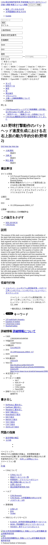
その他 (8, 440)
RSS (12, 511)
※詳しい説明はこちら (29, 459)
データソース (6, 64)
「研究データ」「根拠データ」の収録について (25, 114)
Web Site (8, 146)
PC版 (3, 466)
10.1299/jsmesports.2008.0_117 (22, 352)
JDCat (43, 69)
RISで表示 (10, 417)
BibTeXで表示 (11, 420)
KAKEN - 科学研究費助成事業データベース (28, 522)
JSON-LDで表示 (12, 427)
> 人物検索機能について (20, 98)
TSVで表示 (10, 422)
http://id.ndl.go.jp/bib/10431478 (22, 365)
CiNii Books (31, 72)
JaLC (5, 67)
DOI (2, 49)
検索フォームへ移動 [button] (19, 5)
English (8, 16)
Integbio (41, 74)
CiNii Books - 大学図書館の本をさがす (26, 498)
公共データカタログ (30, 79)
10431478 (14, 361)
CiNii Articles (18, 72)
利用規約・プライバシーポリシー (24, 480)
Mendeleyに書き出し (14, 410)
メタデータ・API (17, 500)
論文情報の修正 (12, 438)
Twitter (12, 513)
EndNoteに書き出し (14, 407)
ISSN (3, 45)
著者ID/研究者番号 (8, 35)
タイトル (4, 25)
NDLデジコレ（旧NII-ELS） (18, 69)
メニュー (32, 5)
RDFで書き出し (12, 412)
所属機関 (4, 40)
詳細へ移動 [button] (5, 5)
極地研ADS (32, 77)
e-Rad (33, 74)
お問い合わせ (15, 485)
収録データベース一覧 (19, 477)
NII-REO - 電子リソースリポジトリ (24, 527)
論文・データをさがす (15, 9)
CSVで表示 (10, 424)
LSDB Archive (19, 77)
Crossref (21, 67)
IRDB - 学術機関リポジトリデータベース (27, 524)
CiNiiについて (16, 475)
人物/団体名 (6, 30)
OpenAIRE (15, 79)
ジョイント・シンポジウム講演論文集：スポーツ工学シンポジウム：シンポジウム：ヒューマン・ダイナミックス (26, 290)
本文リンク (5, 59)
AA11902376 (15, 348)
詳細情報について (24, 331)
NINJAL (7, 72)
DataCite (31, 67)
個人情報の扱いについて (20, 482)
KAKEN (24, 74)
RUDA (35, 69)
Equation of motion (13, 322)
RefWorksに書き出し (14, 405)
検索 (38, 5)
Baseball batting (11, 326)
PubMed (6, 77)
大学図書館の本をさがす (16, 12)
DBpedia (14, 74)
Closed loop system (13, 324)
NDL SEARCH (11, 223)
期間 (3, 54)
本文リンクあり (10, 62)
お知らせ (14, 509)
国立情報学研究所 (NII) (19, 487)
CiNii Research (16, 496)
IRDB (13, 67)
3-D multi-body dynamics (15, 319)
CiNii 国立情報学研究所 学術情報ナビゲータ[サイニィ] (23, 2)
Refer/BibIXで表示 (13, 415)
